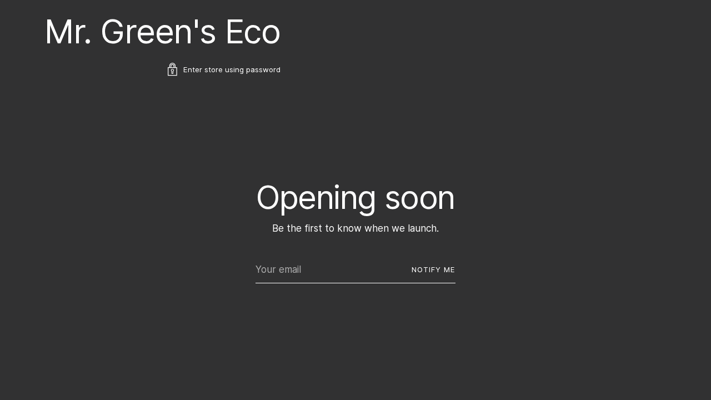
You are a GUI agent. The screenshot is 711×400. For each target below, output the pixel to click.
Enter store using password (232, 69)
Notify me (433, 269)
